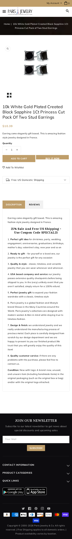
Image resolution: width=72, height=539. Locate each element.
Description (14, 204)
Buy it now (52, 158)
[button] (67, 11)
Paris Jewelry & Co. (44, 525)
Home (7, 24)
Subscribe (36, 448)
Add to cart (19, 158)
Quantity (7, 143)
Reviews (34, 204)
